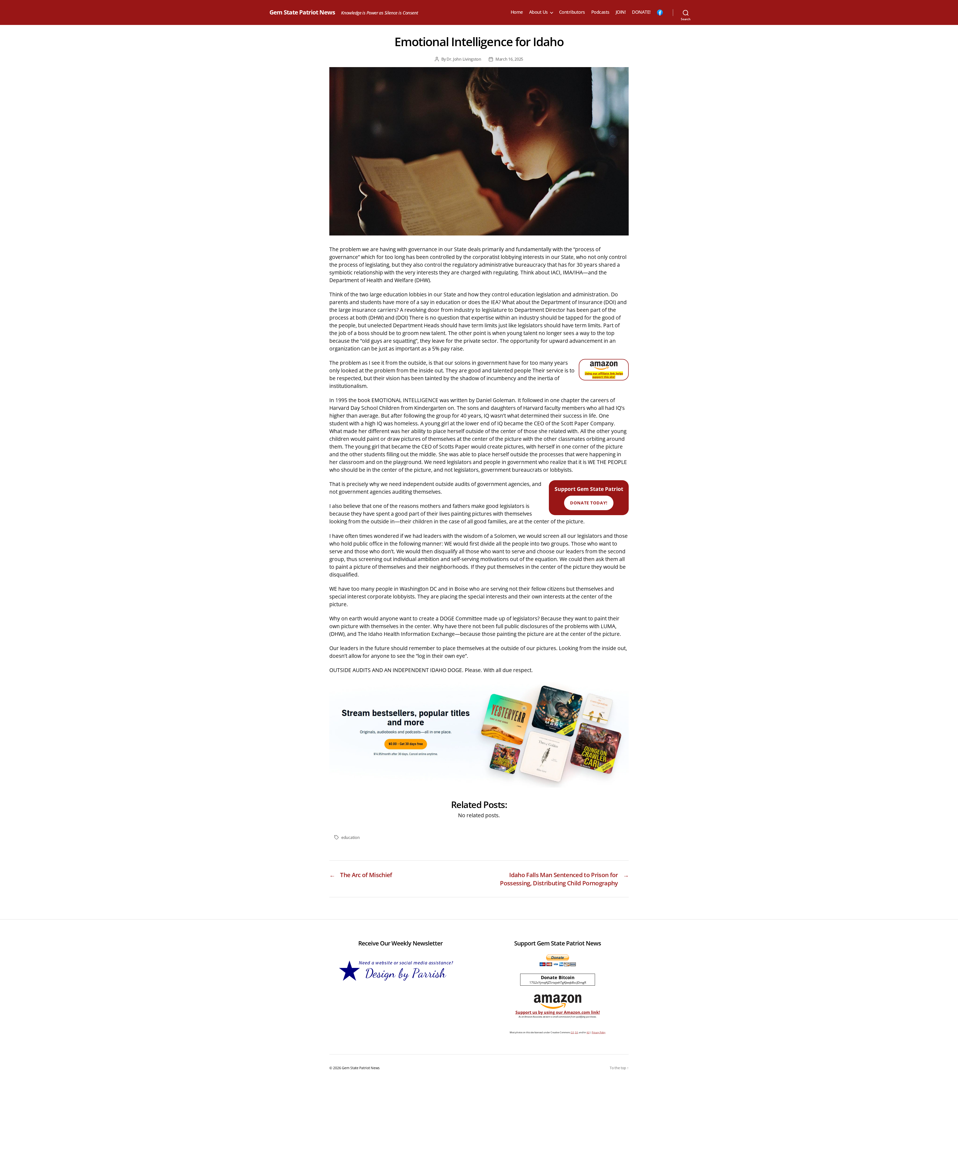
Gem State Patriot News (302, 12)
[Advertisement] (479, 1119)
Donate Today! (588, 503)
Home (517, 12)
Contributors (572, 12)
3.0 (576, 1032)
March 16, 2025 (509, 59)
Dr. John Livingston (464, 59)
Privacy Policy (598, 1032)
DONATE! (641, 12)
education (350, 837)
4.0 (588, 1032)
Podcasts (600, 12)
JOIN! (621, 12)
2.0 (572, 1032)
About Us (538, 12)
